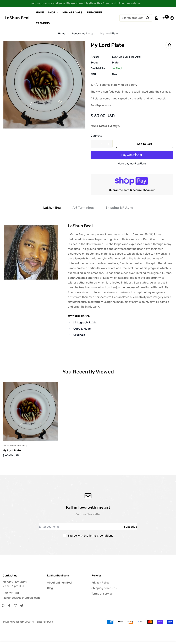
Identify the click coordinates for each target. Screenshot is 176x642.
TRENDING (43, 23)
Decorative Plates (82, 33)
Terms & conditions (101, 535)
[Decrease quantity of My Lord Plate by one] (94, 144)
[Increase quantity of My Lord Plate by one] (108, 144)
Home (61, 33)
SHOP (52, 12)
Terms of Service (102, 593)
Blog (50, 588)
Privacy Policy (100, 582)
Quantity (96, 135)
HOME (40, 12)
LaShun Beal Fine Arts (126, 56)
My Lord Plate (12, 450)
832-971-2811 (11, 593)
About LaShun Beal (59, 582)
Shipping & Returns (104, 588)
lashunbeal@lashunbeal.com (21, 597)
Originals (79, 334)
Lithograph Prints (85, 322)
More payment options (132, 163)
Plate (115, 62)
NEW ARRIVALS (72, 12)
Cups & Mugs (82, 328)
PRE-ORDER (94, 12)
